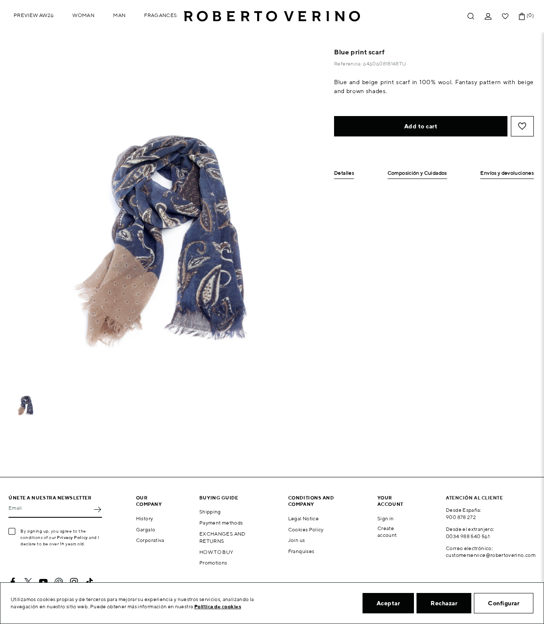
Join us (296, 540)
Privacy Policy (72, 537)
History (144, 518)
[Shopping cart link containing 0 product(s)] (522, 16)
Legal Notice (303, 518)
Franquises (301, 551)
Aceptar (388, 603)
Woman (83, 15)
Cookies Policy (306, 529)
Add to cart (421, 126)
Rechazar (444, 603)
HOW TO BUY (216, 552)
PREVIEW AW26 (34, 15)
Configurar (503, 603)
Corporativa (150, 540)
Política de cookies (217, 606)
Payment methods (221, 522)
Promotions (213, 562)
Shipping (210, 511)
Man (119, 15)
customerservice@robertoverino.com (491, 555)
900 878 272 (461, 517)
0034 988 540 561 (468, 536)
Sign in (385, 518)
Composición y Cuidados (417, 173)
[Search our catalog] (471, 16)
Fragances (160, 15)
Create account (387, 532)
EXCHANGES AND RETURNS (222, 537)
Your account (390, 501)
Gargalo (146, 529)
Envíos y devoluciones (507, 173)
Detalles (344, 173)
